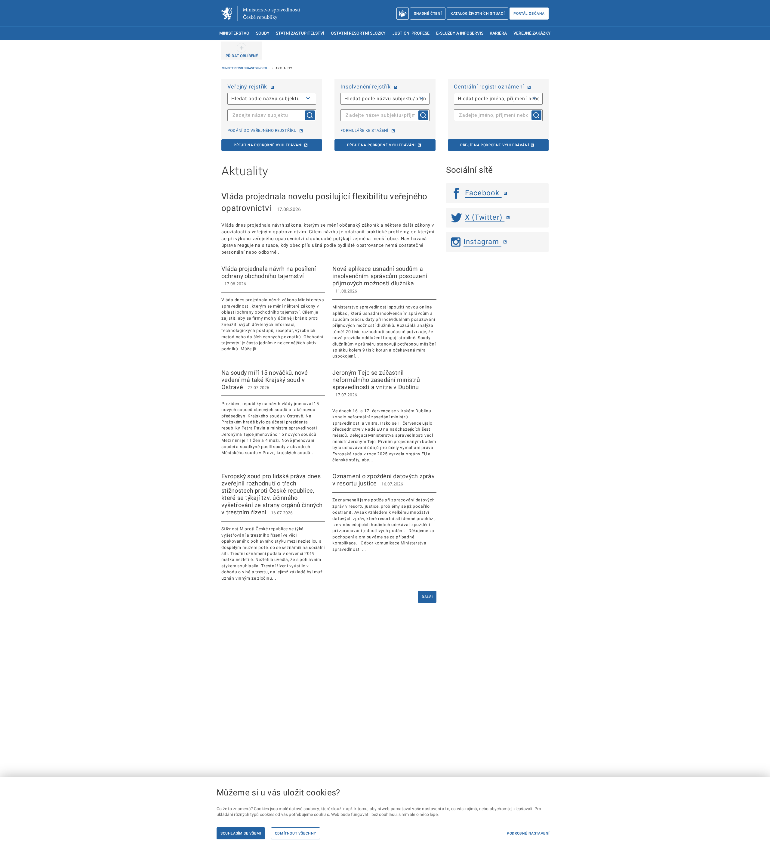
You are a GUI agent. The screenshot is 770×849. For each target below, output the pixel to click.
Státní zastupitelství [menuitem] (300, 33)
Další (427, 597)
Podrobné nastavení (528, 833)
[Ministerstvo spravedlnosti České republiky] (260, 13)
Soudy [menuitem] (263, 33)
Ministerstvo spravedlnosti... (246, 68)
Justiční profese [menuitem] (411, 33)
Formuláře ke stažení (364, 130)
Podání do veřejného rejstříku (262, 130)
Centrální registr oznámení (489, 86)
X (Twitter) (484, 217)
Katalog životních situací (477, 13)
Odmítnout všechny (295, 833)
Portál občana (529, 13)
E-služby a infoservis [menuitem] (459, 33)
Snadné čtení (428, 13)
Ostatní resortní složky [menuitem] (358, 33)
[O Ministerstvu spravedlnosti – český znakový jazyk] (402, 14)
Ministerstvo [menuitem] (234, 33)
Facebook (483, 193)
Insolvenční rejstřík (366, 86)
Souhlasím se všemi (240, 833)
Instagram (482, 241)
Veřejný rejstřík (248, 86)
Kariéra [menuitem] (498, 33)
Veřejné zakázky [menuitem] (532, 33)
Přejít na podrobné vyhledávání (268, 145)
